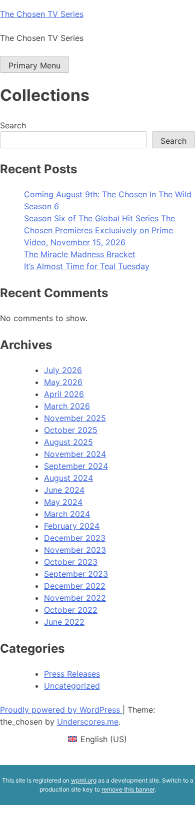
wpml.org (83, 780)
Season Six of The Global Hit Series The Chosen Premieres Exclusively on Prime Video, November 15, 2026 (99, 230)
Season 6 (41, 206)
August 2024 (68, 478)
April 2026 (64, 394)
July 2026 (63, 370)
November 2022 (75, 598)
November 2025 (75, 418)
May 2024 (63, 502)
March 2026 (67, 406)
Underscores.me (87, 722)
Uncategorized (72, 686)
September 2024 (76, 466)
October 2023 (71, 562)
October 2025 (71, 430)
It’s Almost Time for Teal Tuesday (87, 266)
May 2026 (63, 382)
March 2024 (67, 514)
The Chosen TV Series (42, 14)
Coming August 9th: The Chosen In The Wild (108, 194)
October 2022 (71, 610)
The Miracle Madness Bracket (80, 254)
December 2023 (75, 538)
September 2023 (76, 574)
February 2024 (72, 526)
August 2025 (68, 442)
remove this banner (128, 789)
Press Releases (72, 674)
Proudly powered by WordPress (61, 710)
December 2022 (75, 586)
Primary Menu (34, 65)
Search (13, 125)
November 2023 (75, 550)
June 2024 (64, 490)
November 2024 (75, 454)
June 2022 (64, 622)
